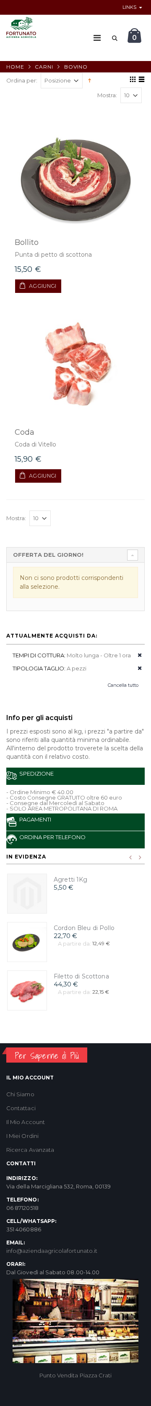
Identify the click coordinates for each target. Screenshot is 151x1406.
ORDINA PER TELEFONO (51, 837)
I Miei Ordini (22, 1135)
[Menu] (97, 38)
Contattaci (21, 1108)
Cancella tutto (123, 685)
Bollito (27, 242)
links (129, 7)
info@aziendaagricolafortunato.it (51, 1250)
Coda (24, 432)
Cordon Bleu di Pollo (84, 928)
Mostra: (107, 95)
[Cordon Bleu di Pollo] (27, 942)
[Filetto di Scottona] (27, 990)
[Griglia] (131, 80)
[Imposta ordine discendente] (89, 80)
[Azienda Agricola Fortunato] (21, 27)
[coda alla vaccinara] (75, 364)
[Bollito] (75, 175)
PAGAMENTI (34, 819)
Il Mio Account (25, 1122)
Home (15, 67)
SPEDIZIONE (35, 773)
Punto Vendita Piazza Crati (75, 1375)
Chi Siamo (20, 1094)
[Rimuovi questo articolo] (137, 655)
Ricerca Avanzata (30, 1149)
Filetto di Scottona (81, 976)
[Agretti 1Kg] (27, 894)
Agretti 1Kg (71, 879)
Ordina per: (21, 80)
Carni (44, 67)
